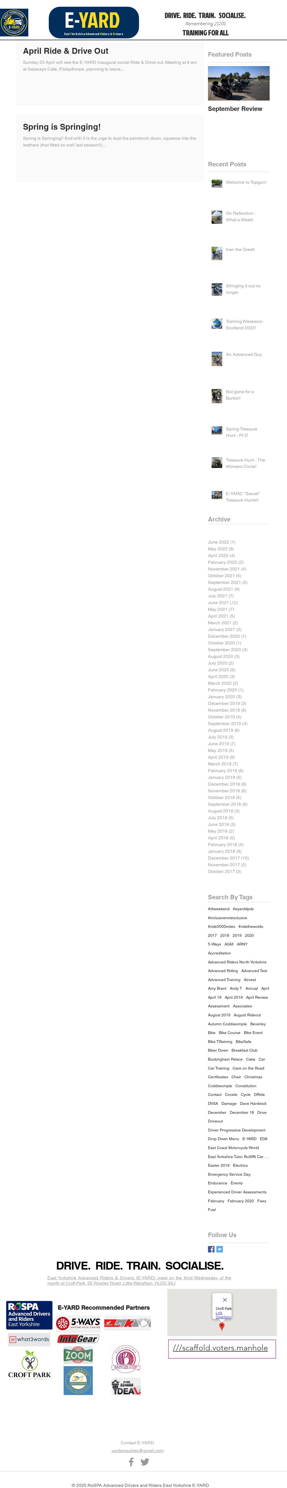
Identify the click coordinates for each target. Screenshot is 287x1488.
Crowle (231, 1094)
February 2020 (241, 1201)
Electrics (240, 1165)
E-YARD (249, 1139)
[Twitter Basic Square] (219, 1249)
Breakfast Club (245, 1050)
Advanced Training (224, 979)
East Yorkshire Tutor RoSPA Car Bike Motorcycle (239, 1156)
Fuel (212, 1209)
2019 (237, 935)
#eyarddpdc (243, 909)
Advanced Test (254, 970)
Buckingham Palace (225, 1059)
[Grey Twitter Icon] (145, 1462)
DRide (259, 1094)
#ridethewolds (251, 926)
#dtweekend (219, 909)
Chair (236, 1077)
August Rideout (247, 1015)
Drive (262, 1112)
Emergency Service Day (229, 1174)
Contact (215, 1094)
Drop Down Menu (223, 1139)
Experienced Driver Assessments (237, 1192)
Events (237, 1183)
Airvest (250, 979)
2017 (212, 935)
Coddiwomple (220, 1086)
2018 (224, 935)
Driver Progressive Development (236, 1130)
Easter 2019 (219, 1165)
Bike (212, 1032)
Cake (250, 1059)
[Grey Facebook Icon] (131, 1462)
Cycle (246, 1094)
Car (262, 1059)
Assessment (219, 1006)
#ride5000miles (221, 926)
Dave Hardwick (253, 1103)
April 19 (214, 997)
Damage (229, 1103)
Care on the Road (248, 1068)
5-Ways (214, 944)
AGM (228, 944)
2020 (249, 935)
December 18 (242, 1112)
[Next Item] (260, 83)
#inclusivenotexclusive (227, 918)
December (217, 1112)
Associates (242, 1006)
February (216, 1201)
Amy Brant (217, 988)
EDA (263, 1139)
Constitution (245, 1086)
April (265, 988)
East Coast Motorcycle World (233, 1147)
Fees (261, 1201)
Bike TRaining (220, 1041)
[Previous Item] (216, 83)
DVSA (213, 1103)
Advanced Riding (223, 970)
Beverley (258, 1024)
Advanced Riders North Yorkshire (237, 962)
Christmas (253, 1077)
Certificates (218, 1077)
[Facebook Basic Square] (211, 1249)
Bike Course (229, 1032)
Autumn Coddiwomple (227, 1024)
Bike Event (253, 1032)
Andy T (236, 988)
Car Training (218, 1068)
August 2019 (219, 1015)
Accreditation (219, 953)
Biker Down (218, 1050)
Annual (252, 988)
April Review (257, 997)
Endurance (217, 1183)
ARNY (242, 944)
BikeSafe (243, 1041)
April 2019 (234, 997)
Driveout (215, 1121)
